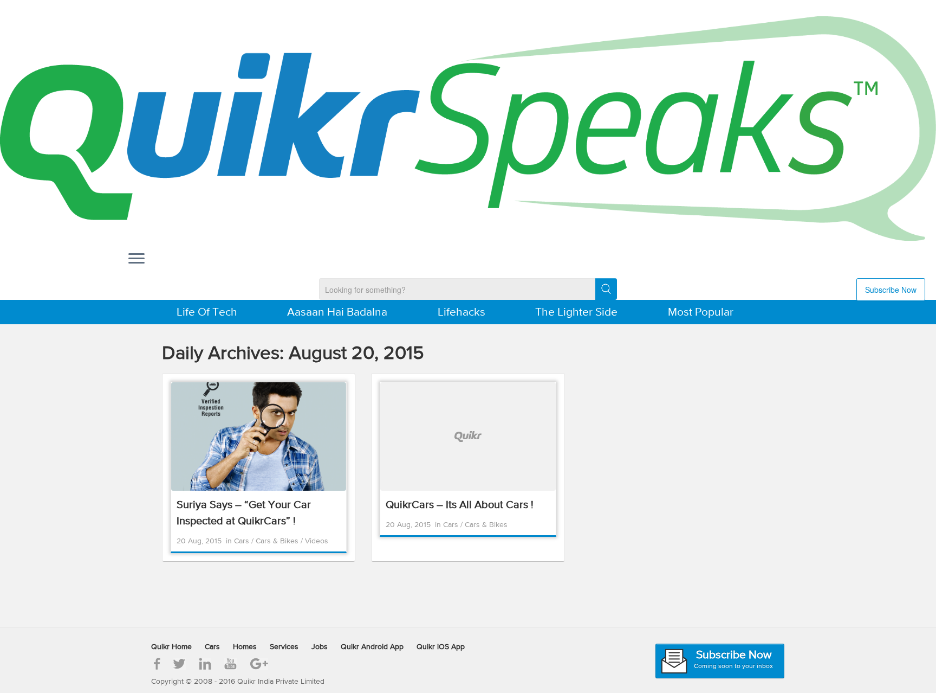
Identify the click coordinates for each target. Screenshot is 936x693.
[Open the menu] (136, 259)
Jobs (319, 647)
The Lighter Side (576, 312)
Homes (245, 647)
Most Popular (700, 312)
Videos (316, 541)
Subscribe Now (890, 289)
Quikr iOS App (441, 647)
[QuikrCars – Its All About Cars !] (467, 436)
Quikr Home (171, 647)
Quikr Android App (372, 647)
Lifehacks (461, 312)
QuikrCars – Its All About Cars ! (460, 505)
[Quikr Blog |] (468, 128)
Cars (242, 541)
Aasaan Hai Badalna (337, 312)
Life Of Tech (207, 312)
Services (284, 647)
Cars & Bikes (278, 541)
